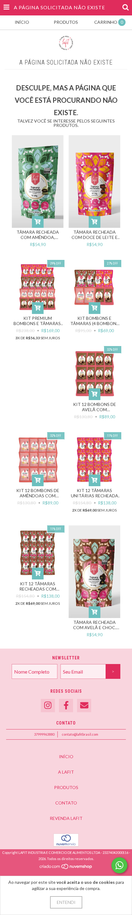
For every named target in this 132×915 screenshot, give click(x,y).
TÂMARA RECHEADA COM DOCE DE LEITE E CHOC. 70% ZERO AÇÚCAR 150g (95, 234)
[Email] (84, 705)
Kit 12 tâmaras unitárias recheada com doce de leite (94, 493)
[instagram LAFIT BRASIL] (48, 705)
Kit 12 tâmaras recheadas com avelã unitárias (37, 586)
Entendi (66, 902)
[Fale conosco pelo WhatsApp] (119, 865)
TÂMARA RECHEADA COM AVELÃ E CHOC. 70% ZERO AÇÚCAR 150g (94, 625)
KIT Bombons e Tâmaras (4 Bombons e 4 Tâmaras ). (94, 320)
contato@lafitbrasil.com (80, 734)
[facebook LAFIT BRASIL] (66, 705)
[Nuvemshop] (66, 868)
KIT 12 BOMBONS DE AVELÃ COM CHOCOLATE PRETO (94, 407)
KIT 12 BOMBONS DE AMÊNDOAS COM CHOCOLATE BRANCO (37, 493)
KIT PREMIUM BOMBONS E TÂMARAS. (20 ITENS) (38, 320)
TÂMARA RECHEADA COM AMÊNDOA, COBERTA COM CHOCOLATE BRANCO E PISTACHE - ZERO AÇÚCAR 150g (38, 234)
